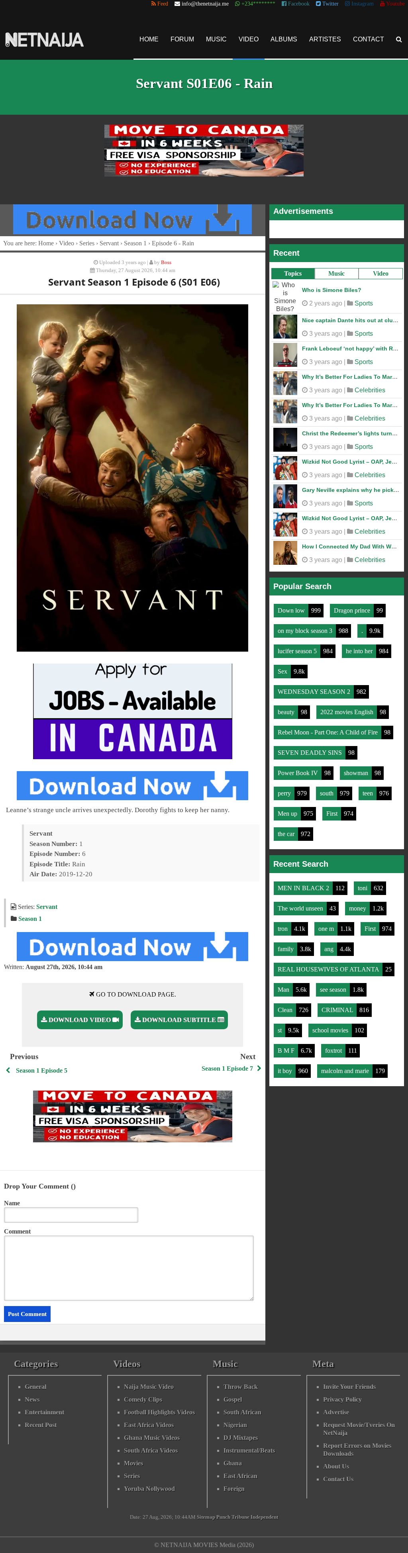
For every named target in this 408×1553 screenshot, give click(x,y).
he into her (360, 647)
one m (326, 924)
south (327, 789)
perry (285, 789)
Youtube (395, 4)
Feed (162, 4)
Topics (293, 273)
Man (284, 985)
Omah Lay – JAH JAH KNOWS (342, 514)
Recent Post (41, 1425)
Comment (17, 1231)
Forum (182, 39)
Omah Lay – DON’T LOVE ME (341, 429)
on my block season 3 (306, 626)
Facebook (298, 4)
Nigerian (235, 1425)
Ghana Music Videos (152, 1437)
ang (329, 945)
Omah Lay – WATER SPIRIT (338, 457)
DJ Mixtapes (241, 1437)
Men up (288, 809)
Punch (223, 1517)
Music (216, 39)
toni (363, 884)
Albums (284, 39)
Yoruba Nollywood (149, 1488)
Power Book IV (299, 769)
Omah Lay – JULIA (327, 373)
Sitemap (206, 1517)
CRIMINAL (338, 1006)
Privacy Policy (342, 1399)
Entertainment (44, 1412)
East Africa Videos (149, 1425)
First (332, 809)
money (358, 904)
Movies (133, 1463)
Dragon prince (353, 606)
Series (86, 243)
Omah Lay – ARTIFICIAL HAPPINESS (351, 542)
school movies (331, 1026)
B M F (287, 1046)
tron (283, 924)
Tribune (240, 1517)
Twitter (330, 4)
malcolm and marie (346, 1066)
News (32, 1399)
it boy (286, 1066)
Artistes (325, 39)
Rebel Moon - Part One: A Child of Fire (328, 728)
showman (357, 769)
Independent (264, 1517)
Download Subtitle (179, 1019)
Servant (109, 243)
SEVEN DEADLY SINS (310, 748)
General (35, 1386)
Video (249, 39)
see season (334, 985)
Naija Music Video (149, 1386)
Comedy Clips (143, 1399)
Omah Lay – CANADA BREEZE (342, 486)
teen (369, 789)
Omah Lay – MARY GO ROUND (343, 316)
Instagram (362, 4)
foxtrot (334, 1046)
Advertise (336, 1412)
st (280, 1026)
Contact (368, 39)
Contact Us (338, 1479)
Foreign (234, 1488)
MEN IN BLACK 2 (304, 884)
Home (149, 39)
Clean (286, 1006)
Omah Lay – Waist (326, 344)
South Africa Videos (151, 1450)
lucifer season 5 (298, 647)
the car (287, 829)
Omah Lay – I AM (324, 288)
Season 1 (135, 243)
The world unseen (301, 904)
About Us (336, 1466)
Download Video (79, 1019)
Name (12, 1203)
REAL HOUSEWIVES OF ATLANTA (329, 965)
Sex (283, 667)
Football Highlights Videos (159, 1412)
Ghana (233, 1463)
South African (242, 1412)
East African (240, 1476)
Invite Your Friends (349, 1386)
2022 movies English (347, 708)
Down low (292, 606)
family (286, 945)
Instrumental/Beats (249, 1450)
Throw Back (241, 1386)
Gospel (233, 1399)
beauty (287, 708)
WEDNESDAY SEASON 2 (315, 687)
